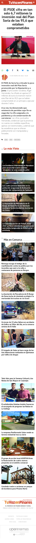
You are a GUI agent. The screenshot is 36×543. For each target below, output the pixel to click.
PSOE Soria (17, 139)
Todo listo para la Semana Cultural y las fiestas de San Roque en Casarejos (17, 379)
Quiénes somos (9, 519)
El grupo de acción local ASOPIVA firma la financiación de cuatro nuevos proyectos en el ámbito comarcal (17, 460)
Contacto (11, 516)
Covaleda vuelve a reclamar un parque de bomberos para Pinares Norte (16, 487)
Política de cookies (22, 516)
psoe (11, 139)
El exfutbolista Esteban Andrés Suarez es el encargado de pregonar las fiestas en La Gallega (17, 406)
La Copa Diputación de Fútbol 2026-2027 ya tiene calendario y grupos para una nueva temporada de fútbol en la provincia (18, 227)
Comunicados (22, 522)
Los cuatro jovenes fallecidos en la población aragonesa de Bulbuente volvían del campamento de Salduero (17, 187)
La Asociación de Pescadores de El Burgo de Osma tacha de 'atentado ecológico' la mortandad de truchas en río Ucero (17, 206)
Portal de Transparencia (23, 519)
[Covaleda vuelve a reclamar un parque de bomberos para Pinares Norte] (18, 474)
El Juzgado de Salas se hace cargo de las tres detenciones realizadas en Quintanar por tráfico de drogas (17, 352)
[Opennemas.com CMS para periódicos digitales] (19, 531)
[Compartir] (2, 70)
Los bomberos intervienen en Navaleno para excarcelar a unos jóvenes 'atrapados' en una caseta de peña (18, 167)
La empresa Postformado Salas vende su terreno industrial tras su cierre (17, 433)
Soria (6, 139)
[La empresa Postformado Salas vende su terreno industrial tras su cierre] (18, 420)
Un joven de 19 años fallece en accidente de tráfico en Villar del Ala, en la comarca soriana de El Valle (17, 324)
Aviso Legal (12, 522)
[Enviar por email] (33, 70)
